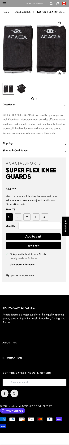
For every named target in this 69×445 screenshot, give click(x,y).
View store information (22, 264)
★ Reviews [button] (65, 226)
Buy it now (33, 245)
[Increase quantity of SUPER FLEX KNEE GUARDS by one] (57, 226)
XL (44, 217)
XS (9, 217)
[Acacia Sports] (34, 4)
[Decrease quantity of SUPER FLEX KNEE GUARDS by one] (22, 226)
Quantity (10, 226)
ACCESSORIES (22, 12)
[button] (58, 3)
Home (6, 12)
